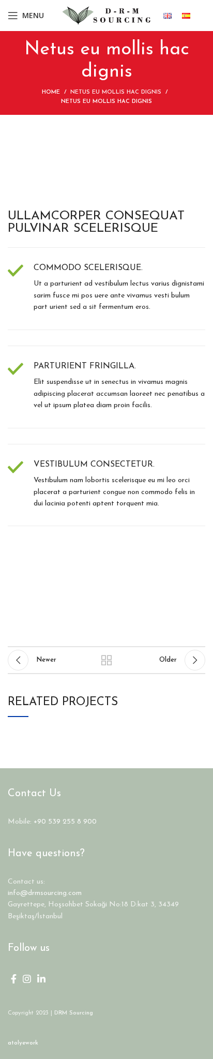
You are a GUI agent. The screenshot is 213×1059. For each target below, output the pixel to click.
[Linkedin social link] (41, 979)
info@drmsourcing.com (45, 893)
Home (51, 92)
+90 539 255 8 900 (65, 822)
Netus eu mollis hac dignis (115, 92)
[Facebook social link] (14, 979)
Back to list (106, 660)
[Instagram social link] (27, 979)
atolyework (23, 1043)
